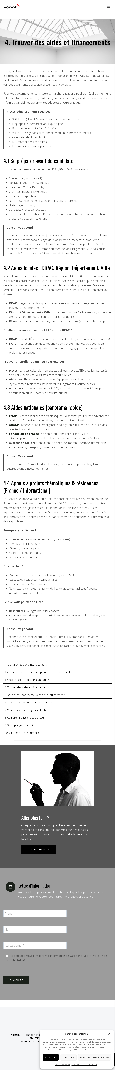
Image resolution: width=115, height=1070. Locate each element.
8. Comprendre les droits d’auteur (25, 717)
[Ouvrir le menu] (108, 6)
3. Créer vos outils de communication (27, 679)
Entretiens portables (39, 1035)
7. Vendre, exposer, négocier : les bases (28, 710)
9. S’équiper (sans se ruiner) (21, 725)
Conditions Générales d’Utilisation (84, 1064)
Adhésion (35, 1038)
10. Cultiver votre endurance (22, 732)
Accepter (50, 1057)
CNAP (13, 416)
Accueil (15, 1035)
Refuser (68, 1057)
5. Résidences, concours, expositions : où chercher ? (35, 695)
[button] (109, 1033)
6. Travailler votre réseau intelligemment (29, 702)
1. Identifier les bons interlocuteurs (26, 664)
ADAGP (14, 425)
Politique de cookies (62, 1064)
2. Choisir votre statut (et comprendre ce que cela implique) (40, 672)
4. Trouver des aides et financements (27, 687)
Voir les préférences (94, 1057)
